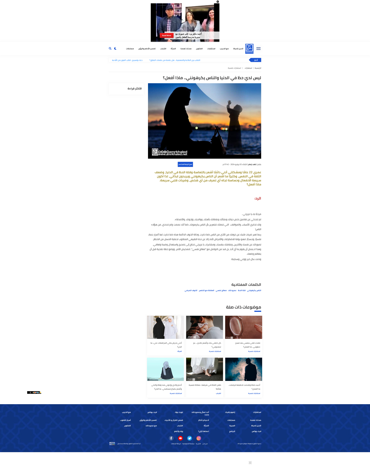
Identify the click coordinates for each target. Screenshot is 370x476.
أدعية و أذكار (203, 420)
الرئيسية (258, 68)
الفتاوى (199, 48)
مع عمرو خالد (151, 425)
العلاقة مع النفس (206, 290)
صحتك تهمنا (186, 48)
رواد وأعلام (178, 431)
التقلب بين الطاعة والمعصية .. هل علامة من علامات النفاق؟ (158, 60)
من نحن (205, 443)
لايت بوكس (152, 412)
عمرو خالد (232, 290)
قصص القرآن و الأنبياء (174, 420)
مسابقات (130, 48)
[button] (218, 1)
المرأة (173, 48)
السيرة (232, 425)
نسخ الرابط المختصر (185, 164)
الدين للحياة (238, 48)
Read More (166, 35)
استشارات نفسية (254, 351)
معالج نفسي (221, 290)
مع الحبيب (224, 48)
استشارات (211, 48)
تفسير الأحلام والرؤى (147, 48)
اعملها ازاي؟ (203, 431)
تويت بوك (179, 412)
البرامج (232, 431)
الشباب (163, 48)
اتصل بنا (198, 443)
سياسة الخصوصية (188, 443)
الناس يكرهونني (254, 290)
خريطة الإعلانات (176, 443)
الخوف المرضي (191, 290)
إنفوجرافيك (230, 412)
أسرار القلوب (125, 420)
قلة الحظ (242, 290)
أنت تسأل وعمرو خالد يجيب (200, 413)
